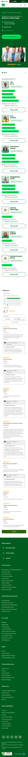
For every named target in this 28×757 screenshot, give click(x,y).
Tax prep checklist (6, 629)
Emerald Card (5, 673)
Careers (4, 715)
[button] (21, 5)
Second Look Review (7, 580)
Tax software (5, 578)
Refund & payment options (9, 633)
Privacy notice (5, 653)
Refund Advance (6, 679)
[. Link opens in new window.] (7, 754)
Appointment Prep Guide (8, 631)
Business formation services (9, 609)
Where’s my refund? (7, 638)
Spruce (4, 670)
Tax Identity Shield (7, 585)
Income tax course (7, 719)
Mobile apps (5, 624)
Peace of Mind (5, 583)
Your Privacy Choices (18, 753)
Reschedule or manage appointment (12, 569)
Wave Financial (6, 611)
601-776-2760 (7, 27)
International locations (8, 697)
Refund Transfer (6, 675)
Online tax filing (6, 572)
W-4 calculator (6, 640)
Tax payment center (7, 635)
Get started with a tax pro (11, 37)
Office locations (6, 695)
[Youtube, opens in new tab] (16, 737)
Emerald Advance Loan (8, 677)
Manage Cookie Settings (8, 655)
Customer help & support (9, 690)
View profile (14, 110)
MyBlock (4, 622)
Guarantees (5, 728)
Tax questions (5, 692)
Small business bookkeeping (9, 604)
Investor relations (6, 723)
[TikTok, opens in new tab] (3, 737)
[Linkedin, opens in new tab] (20, 737)
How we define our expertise (7, 78)
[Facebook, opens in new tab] (7, 737)
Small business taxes (7, 602)
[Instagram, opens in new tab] (12, 737)
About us (4, 710)
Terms (3, 651)
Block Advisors (6, 600)
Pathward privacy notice (8, 657)
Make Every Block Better (8, 712)
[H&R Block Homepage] (4, 1)
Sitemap (4, 699)
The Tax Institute (6, 726)
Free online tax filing (7, 576)
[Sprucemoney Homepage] (23, 1)
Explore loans (5, 668)
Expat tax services (6, 589)
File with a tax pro (6, 574)
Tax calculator (5, 627)
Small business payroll (8, 607)
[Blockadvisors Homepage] (14, 1)
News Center (5, 721)
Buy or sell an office (7, 717)
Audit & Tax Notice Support (9, 587)
